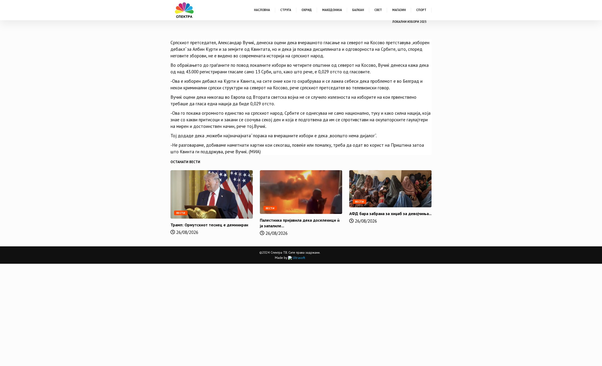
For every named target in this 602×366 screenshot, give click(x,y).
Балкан (358, 10)
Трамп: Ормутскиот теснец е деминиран (209, 225)
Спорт (421, 10)
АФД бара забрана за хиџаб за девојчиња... (390, 213)
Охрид (306, 10)
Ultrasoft (298, 258)
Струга (285, 10)
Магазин (399, 10)
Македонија (332, 10)
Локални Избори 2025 (409, 22)
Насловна (262, 10)
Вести (180, 213)
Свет (378, 10)
